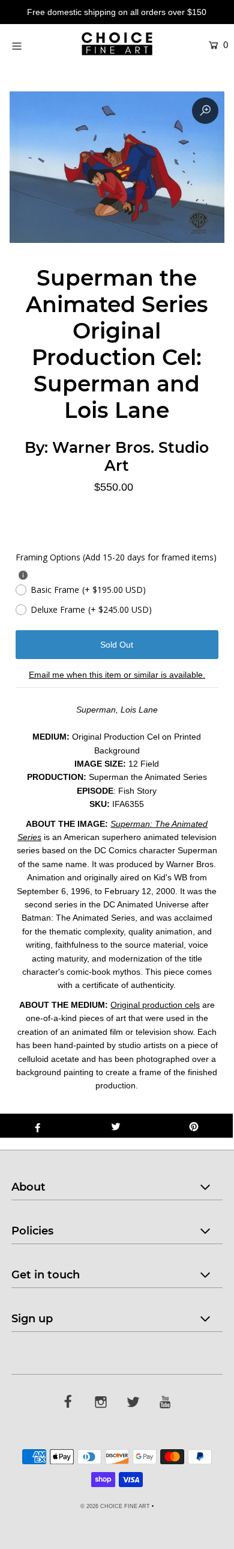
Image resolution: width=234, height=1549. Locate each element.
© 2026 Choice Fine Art (115, 1506)
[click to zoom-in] (205, 110)
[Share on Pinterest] (194, 1126)
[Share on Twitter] (116, 1126)
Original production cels (155, 1005)
